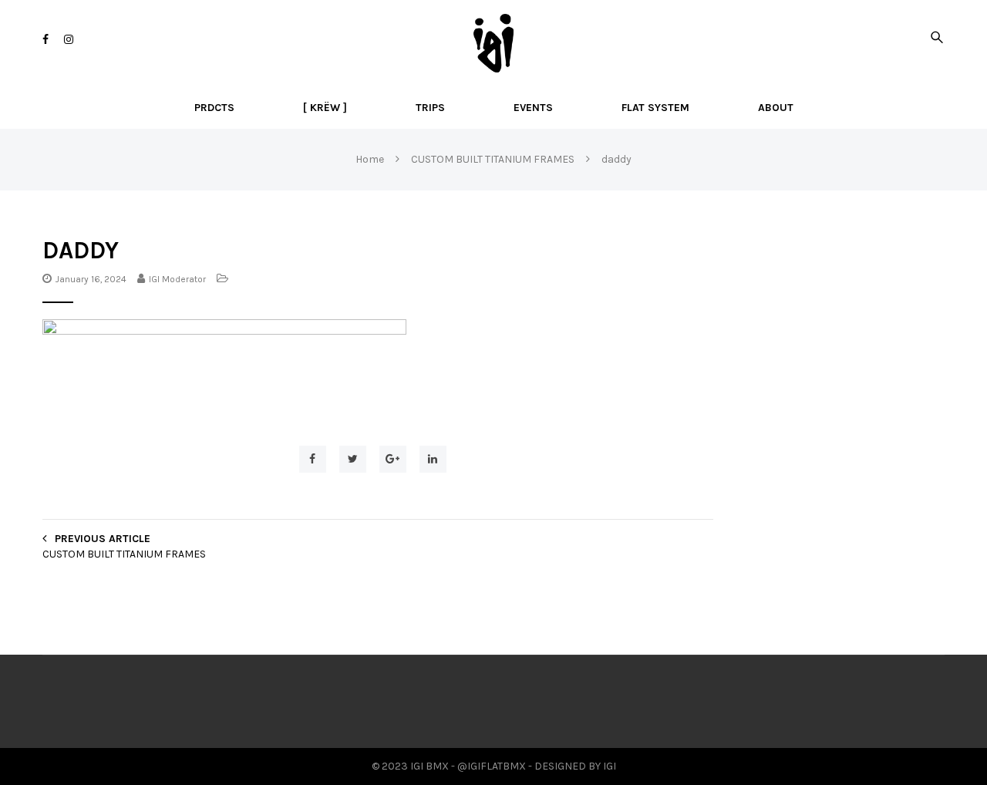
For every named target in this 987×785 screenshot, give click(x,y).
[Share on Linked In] (432, 459)
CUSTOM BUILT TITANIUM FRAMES (124, 554)
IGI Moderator (177, 279)
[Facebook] (45, 39)
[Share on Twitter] (352, 459)
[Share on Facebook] (312, 459)
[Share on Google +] (392, 459)
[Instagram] (68, 39)
